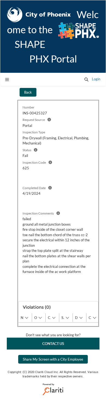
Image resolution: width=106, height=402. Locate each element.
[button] (86, 79)
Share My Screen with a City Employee (53, 359)
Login (96, 79)
